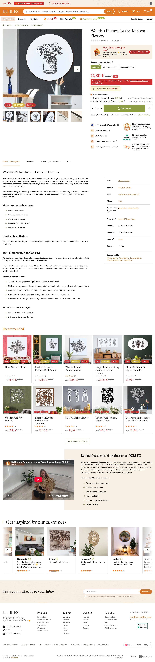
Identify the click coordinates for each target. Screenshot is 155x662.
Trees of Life (41, 625)
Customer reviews (111, 620)
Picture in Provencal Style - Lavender (135, 368)
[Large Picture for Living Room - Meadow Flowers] (107, 349)
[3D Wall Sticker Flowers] (77, 400)
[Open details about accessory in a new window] (108, 98)
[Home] (3, 25)
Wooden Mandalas (43, 622)
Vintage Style (128, 260)
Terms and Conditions (119, 656)
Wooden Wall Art (42, 628)
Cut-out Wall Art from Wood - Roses (106, 419)
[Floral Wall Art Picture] (17, 349)
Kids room (66, 622)
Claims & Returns (44, 645)
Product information (111, 625)
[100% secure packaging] (127, 127)
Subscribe (145, 591)
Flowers (121, 181)
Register (86, 628)
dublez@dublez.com (140, 617)
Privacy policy (98, 655)
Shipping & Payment (28, 645)
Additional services (111, 628)
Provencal (121, 187)
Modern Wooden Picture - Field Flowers (46, 368)
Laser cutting (122, 208)
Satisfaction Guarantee (10, 645)
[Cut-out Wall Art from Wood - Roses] (107, 400)
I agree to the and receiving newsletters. (110, 596)
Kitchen (126, 181)
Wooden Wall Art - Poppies (14, 419)
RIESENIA (14, 657)
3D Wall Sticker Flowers (77, 417)
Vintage (128, 187)
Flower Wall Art (124, 258)
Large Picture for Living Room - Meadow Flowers (107, 370)
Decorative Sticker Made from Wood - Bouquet (138, 419)
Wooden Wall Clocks (44, 620)
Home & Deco (41, 617)
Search (109, 11)
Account (86, 617)
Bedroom (66, 620)
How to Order (75, 645)
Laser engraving (133, 208)
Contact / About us (111, 617)
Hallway (65, 628)
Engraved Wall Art (136, 258)
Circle (120, 201)
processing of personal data (106, 596)
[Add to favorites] (149, 108)
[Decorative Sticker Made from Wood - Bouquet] (138, 400)
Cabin (120, 260)
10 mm (120, 239)
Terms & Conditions (60, 645)
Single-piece (122, 194)
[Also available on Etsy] (127, 147)
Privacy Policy (88, 645)
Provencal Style (112, 260)
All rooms (66, 633)
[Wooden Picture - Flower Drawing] (77, 349)
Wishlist (85, 620)
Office (65, 631)
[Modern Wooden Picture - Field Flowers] (47, 349)
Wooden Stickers (42, 631)
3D (138, 194)
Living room (67, 617)
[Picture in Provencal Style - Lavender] (138, 349)
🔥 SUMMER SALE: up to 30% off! (28, 3)
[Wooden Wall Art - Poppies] (17, 400)
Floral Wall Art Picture (16, 367)
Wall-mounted (131, 194)
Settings (86, 625)
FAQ (106, 622)
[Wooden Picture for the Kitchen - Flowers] (8, 116)
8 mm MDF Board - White (126, 219)
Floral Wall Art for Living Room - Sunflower (44, 420)
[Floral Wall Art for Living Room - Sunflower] (47, 400)
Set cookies (104, 645)
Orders (85, 622)
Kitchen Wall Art (112, 258)
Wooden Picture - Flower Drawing (73, 368)
